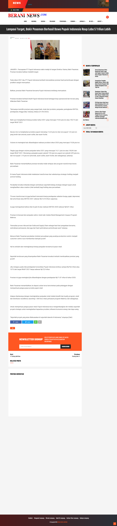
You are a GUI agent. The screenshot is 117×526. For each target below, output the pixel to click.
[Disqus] (45, 441)
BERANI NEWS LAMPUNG (62, 522)
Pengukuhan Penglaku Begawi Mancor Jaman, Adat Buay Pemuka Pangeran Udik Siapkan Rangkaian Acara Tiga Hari (102, 84)
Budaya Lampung (84, 518)
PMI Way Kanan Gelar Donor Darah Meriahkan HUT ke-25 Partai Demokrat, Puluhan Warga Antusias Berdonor (101, 105)
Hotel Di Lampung (60, 518)
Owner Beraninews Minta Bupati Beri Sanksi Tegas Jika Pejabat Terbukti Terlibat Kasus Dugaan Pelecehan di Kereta (102, 73)
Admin (30, 5)
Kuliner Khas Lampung (72, 518)
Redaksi (30, 518)
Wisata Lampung (50, 518)
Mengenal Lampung (39, 518)
